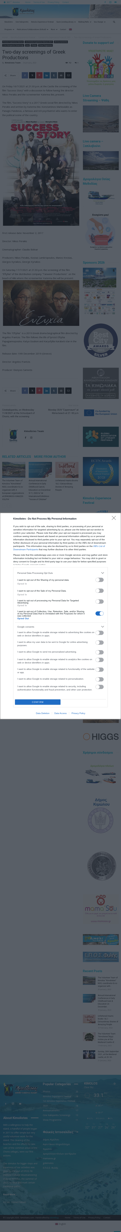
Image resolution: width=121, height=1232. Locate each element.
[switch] (99, 580)
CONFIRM (38, 702)
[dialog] (60, 616)
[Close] (115, 519)
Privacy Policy (78, 713)
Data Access (60, 713)
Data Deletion (42, 713)
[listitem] (60, 573)
